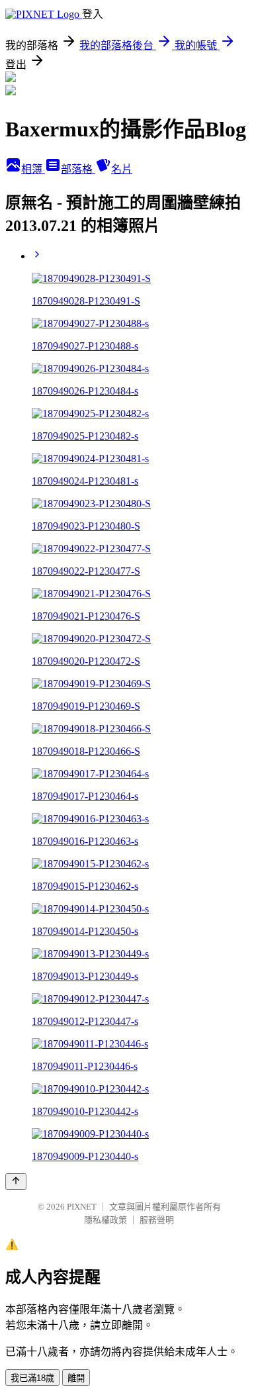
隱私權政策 (105, 1220)
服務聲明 (157, 1220)
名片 (121, 169)
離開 (76, 1378)
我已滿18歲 (32, 1378)
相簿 (33, 169)
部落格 (78, 169)
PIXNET (82, 1207)
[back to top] (15, 1181)
